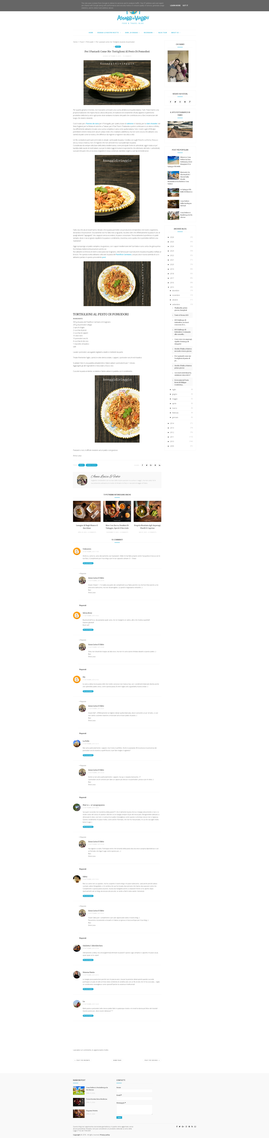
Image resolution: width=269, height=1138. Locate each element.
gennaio (175, 417)
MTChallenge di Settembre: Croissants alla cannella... (182, 332)
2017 (172, 278)
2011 (172, 437)
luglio (174, 389)
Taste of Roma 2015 (181, 315)
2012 (172, 432)
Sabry (85, 877)
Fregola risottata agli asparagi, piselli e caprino (147, 526)
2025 (172, 242)
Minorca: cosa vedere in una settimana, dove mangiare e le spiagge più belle (180, 161)
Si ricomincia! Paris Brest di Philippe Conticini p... (181, 382)
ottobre (175, 300)
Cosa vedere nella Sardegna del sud (185, 203)
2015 (172, 287)
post (104, 257)
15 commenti (127, 56)
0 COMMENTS (92, 532)
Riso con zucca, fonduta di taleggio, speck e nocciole (117, 526)
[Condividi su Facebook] (142, 465)
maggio (175, 399)
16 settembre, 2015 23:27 (96, 913)
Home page (117, 1060)
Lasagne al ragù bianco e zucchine (87, 526)
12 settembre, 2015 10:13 (91, 744)
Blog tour (162, 33)
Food (118, 46)
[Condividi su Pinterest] (155, 465)
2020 (172, 264)
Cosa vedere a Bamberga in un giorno (186, 215)
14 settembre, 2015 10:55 (91, 879)
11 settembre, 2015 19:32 (91, 616)
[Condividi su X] (146, 465)
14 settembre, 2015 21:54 (91, 948)
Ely (84, 677)
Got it (185, 6)
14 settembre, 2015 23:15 (91, 975)
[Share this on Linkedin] (159, 465)
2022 (172, 255)
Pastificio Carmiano (123, 254)
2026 (172, 237)
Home (91, 33)
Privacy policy (105, 1135)
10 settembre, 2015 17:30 (91, 551)
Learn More (175, 6)
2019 (172, 269)
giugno (174, 394)
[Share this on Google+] (151, 465)
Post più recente (83, 1060)
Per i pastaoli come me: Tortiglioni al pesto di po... (182, 358)
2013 (172, 428)
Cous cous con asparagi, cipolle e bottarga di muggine (183, 341)
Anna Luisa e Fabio (96, 578)
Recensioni (148, 33)
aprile (174, 403)
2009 (172, 446)
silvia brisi (87, 613)
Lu (84, 1001)
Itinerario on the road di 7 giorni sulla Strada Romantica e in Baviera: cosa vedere (179, 178)
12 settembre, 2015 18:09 (91, 808)
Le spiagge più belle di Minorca (186, 191)
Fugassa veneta (92, 1111)
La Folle (86, 741)
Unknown (87, 549)
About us (175, 33)
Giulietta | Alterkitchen (93, 946)
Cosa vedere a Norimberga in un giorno (97, 1089)
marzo (174, 408)
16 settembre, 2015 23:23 (96, 773)
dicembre (175, 290)
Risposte (83, 573)
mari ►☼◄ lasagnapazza (94, 805)
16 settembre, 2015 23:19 (96, 581)
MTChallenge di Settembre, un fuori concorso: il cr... (181, 322)
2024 (172, 246)
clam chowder (152, 123)
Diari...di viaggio (131, 33)
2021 (172, 260)
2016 (172, 283)
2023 (172, 251)
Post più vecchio (151, 1060)
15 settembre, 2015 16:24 (91, 1004)
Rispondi (89, 563)
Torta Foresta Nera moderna (96, 1099)
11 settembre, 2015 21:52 (91, 680)
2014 (172, 423)
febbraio (175, 413)
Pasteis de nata (92, 123)
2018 (172, 273)
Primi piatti (91, 465)
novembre (176, 295)
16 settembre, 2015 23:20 (96, 647)
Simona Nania (88, 972)
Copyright (76, 1135)
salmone (129, 123)
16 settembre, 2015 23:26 (96, 844)
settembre (176, 304)
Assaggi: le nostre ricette (108, 33)
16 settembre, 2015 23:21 (96, 708)
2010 (172, 441)
